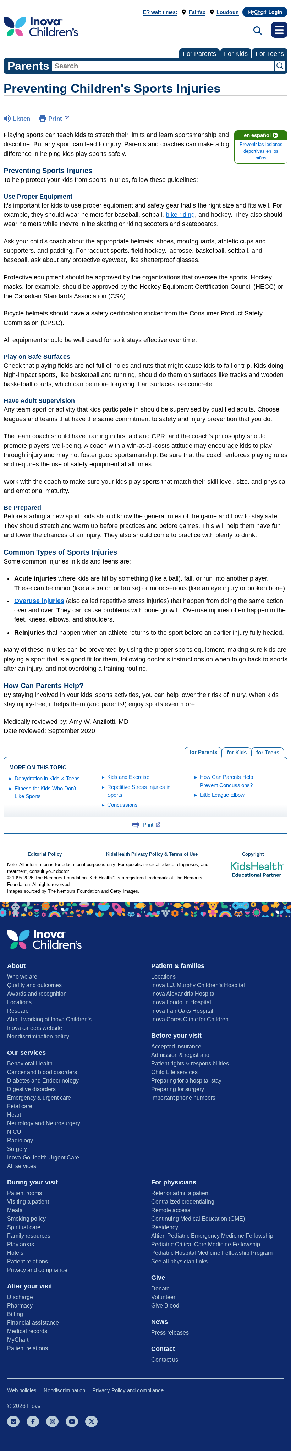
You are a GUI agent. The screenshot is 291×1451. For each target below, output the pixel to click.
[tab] (267, 751)
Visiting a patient (28, 1202)
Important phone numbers (183, 1098)
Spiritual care (23, 1227)
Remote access (170, 1210)
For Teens (270, 53)
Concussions (122, 805)
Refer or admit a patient (180, 1193)
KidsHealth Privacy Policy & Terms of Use (152, 854)
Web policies (22, 1390)
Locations (19, 1002)
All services (21, 1166)
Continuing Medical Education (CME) (198, 1219)
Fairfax (197, 12)
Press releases (170, 1333)
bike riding (180, 214)
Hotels (15, 1253)
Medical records (27, 1331)
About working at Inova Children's (49, 1019)
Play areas (20, 1244)
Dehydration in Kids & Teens (47, 778)
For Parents (199, 53)
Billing (15, 1314)
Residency (164, 1227)
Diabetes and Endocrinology (43, 1081)
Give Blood (165, 1306)
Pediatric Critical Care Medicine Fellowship (205, 1244)
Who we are (22, 977)
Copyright (253, 854)
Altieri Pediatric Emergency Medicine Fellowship (212, 1236)
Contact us (164, 1360)
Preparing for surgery (177, 1089)
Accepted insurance (176, 1046)
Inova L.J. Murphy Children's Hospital (198, 985)
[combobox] (163, 66)
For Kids (236, 53)
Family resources (28, 1236)
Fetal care (19, 1106)
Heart (14, 1115)
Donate (160, 1288)
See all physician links (179, 1261)
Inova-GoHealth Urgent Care (43, 1157)
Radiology (20, 1140)
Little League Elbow (222, 795)
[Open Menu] (279, 30)
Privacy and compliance (37, 1270)
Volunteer (163, 1297)
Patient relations (27, 1261)
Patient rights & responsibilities (190, 1063)
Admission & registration (182, 1055)
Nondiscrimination (64, 1390)
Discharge (20, 1297)
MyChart (17, 1340)
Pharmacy (20, 1306)
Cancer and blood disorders (42, 1072)
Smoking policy (26, 1219)
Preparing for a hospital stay (186, 1081)
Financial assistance (33, 1323)
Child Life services (174, 1072)
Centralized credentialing (182, 1202)
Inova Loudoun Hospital (181, 1002)
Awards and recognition (37, 994)
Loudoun (227, 12)
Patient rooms (24, 1193)
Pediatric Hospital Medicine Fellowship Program (212, 1253)
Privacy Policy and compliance (128, 1390)
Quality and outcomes (34, 985)
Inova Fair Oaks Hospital (182, 1011)
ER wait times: (160, 12)
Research (19, 1011)
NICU (14, 1132)
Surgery (17, 1149)
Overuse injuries (39, 600)
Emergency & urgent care (39, 1098)
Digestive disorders (31, 1089)
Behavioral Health (30, 1063)
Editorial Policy (45, 854)
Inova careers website (34, 1028)
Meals (14, 1210)
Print (55, 118)
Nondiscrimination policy (38, 1036)
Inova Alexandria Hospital (183, 994)
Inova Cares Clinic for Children (190, 1019)
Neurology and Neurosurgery (43, 1123)
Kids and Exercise (128, 777)
